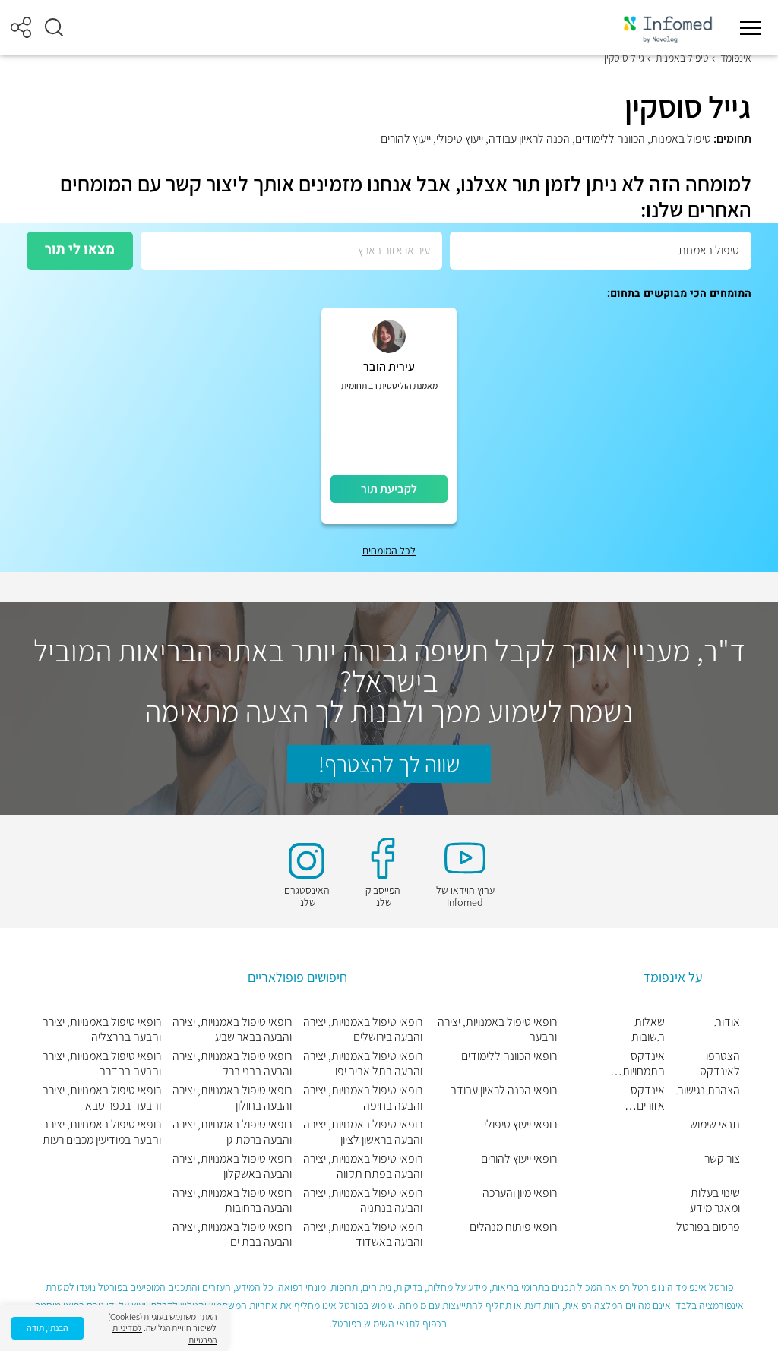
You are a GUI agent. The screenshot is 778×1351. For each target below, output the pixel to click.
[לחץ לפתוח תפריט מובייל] (750, 27)
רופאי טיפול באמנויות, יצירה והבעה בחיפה (362, 1098)
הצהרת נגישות (708, 1090)
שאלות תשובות (648, 1030)
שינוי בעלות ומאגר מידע (715, 1200)
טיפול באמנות (682, 58)
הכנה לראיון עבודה (529, 139)
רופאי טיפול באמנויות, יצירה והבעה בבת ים (232, 1235)
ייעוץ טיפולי (459, 139)
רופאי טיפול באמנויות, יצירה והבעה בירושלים (362, 1030)
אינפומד (735, 58)
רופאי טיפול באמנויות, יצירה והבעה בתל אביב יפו (362, 1064)
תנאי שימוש (715, 1124)
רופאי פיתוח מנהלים (513, 1227)
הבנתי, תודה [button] (47, 1328)
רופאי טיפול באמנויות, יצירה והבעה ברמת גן (232, 1132)
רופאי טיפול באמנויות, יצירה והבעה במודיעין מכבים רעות (101, 1132)
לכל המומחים (389, 550)
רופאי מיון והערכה (519, 1193)
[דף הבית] (667, 28)
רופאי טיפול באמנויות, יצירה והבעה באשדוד (362, 1235)
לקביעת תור (389, 489)
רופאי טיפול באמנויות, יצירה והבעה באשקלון (232, 1166)
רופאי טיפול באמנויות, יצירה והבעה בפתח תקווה (362, 1166)
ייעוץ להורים (406, 139)
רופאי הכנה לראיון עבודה (503, 1090)
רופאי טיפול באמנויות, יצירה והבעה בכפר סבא (101, 1098)
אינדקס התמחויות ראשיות (643, 1064)
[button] (53, 27)
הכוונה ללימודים (610, 139)
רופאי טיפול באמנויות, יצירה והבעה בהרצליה (101, 1030)
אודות (727, 1022)
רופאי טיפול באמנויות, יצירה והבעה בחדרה (101, 1064)
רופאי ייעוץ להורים (519, 1158)
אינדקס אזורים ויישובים (648, 1098)
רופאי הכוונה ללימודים (509, 1056)
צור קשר (722, 1158)
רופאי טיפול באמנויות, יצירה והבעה (497, 1030)
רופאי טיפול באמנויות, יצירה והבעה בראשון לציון (362, 1132)
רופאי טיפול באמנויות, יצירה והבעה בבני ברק (232, 1064)
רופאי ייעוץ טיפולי (520, 1124)
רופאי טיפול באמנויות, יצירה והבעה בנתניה (362, 1200)
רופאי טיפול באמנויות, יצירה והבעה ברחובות (232, 1200)
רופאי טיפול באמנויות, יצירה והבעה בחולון (232, 1098)
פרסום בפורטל (708, 1227)
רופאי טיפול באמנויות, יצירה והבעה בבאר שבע (232, 1030)
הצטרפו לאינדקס (720, 1064)
